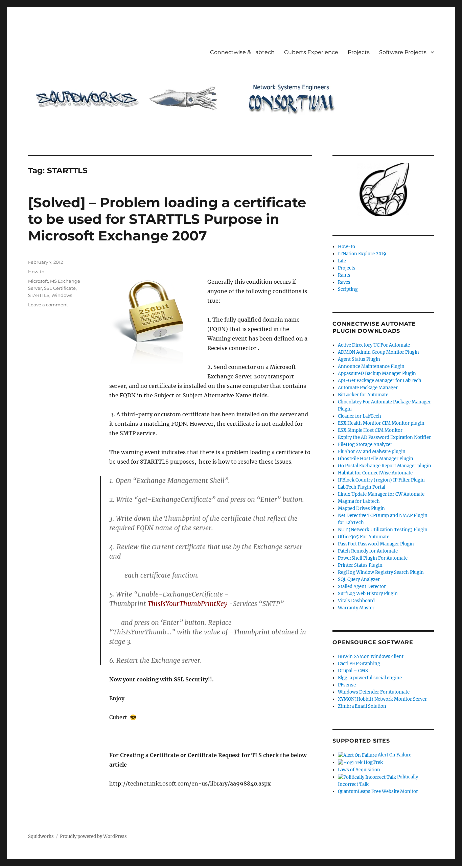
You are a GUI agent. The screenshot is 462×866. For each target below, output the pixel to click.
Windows (61, 295)
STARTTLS (38, 295)
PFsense (347, 685)
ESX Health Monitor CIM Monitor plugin (381, 423)
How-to (36, 271)
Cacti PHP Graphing (359, 663)
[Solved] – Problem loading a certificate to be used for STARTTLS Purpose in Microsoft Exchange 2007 (167, 219)
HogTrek (373, 762)
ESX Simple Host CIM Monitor (370, 430)
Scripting (348, 289)
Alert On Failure (394, 755)
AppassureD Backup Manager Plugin (377, 373)
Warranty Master (356, 608)
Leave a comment (48, 304)
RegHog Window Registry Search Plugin (381, 572)
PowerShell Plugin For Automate (373, 558)
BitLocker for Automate (363, 395)
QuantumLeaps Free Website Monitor (378, 791)
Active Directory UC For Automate (374, 345)
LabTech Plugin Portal (361, 487)
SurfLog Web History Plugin (368, 593)
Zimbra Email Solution (362, 706)
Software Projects (402, 52)
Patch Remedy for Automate (368, 551)
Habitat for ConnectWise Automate (375, 473)
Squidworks (41, 836)
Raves (344, 282)
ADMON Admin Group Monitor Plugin (378, 352)
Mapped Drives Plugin (361, 508)
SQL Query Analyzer (359, 579)
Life (342, 261)
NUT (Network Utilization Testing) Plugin (383, 530)
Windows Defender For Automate (374, 692)
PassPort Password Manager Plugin (376, 544)
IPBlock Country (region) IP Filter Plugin (381, 480)
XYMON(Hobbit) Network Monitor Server (382, 699)
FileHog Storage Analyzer (365, 444)
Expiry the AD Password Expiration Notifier (384, 437)
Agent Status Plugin (359, 359)
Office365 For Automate (363, 537)
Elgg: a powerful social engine (370, 678)
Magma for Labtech (359, 501)
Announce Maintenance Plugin (371, 366)
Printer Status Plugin (360, 565)
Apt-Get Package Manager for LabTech (379, 380)
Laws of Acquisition (359, 770)
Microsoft (38, 281)
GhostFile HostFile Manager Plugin (375, 459)
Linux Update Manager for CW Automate (381, 494)
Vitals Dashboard (356, 601)
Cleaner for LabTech (359, 416)
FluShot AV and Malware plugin (372, 451)
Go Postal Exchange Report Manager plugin (384, 466)
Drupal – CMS (353, 671)
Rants (344, 275)
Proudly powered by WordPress (93, 836)
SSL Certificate (60, 288)
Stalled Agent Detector (362, 586)
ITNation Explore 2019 (362, 254)
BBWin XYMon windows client (370, 656)
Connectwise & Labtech (242, 52)
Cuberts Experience (311, 52)
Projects (359, 52)
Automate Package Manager (368, 388)
